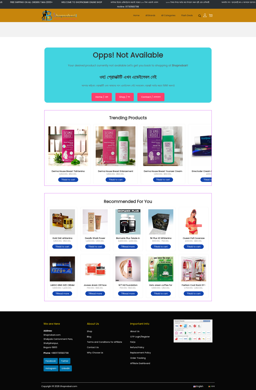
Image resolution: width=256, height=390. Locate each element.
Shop (89, 331)
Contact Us (93, 347)
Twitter (64, 360)
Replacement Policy (140, 352)
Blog (89, 336)
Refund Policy (137, 347)
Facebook (51, 360)
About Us (134, 331)
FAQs (132, 342)
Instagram (51, 368)
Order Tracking (138, 358)
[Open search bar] (199, 15)
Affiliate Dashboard (140, 363)
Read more (129, 246)
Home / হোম (101, 97)
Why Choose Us (95, 352)
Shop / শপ (124, 97)
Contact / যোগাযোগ (151, 97)
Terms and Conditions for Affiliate (104, 342)
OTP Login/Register (140, 336)
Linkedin (66, 368)
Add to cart (69, 179)
